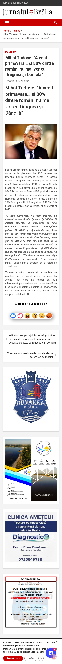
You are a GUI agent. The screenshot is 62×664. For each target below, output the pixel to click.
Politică (10, 52)
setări (41, 652)
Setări (31, 658)
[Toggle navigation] (7, 22)
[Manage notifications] (54, 656)
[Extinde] (52, 516)
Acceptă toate (13, 658)
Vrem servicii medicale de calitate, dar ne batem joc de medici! (30, 355)
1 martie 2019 (12, 80)
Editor (25, 80)
